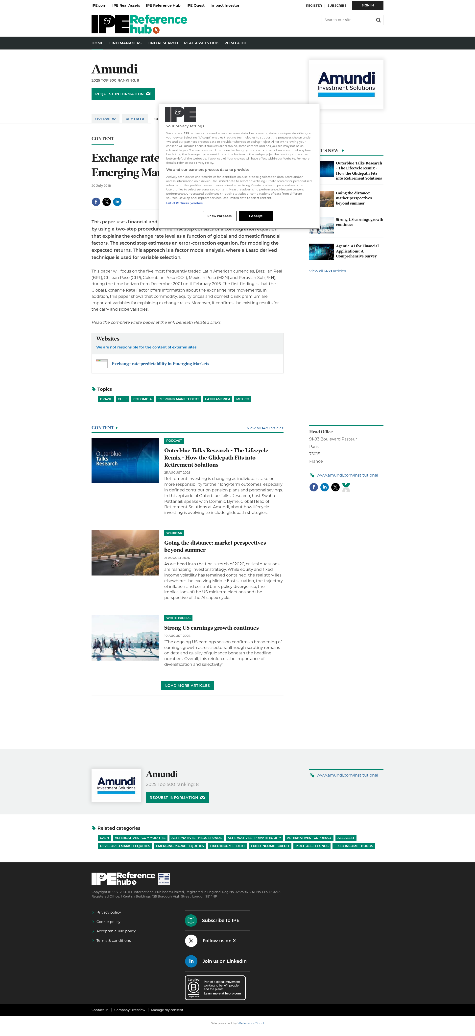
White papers (178, 618)
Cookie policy (108, 922)
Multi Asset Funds (312, 846)
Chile (122, 399)
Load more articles (187, 685)
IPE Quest (196, 5)
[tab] (346, 152)
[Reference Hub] (139, 32)
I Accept (256, 216)
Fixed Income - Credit (270, 846)
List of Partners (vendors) (185, 203)
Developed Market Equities (125, 846)
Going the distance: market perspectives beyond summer (354, 198)
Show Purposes (220, 216)
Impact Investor (225, 5)
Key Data (135, 119)
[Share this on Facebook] (96, 201)
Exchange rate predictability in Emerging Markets (160, 364)
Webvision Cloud (251, 1023)
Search (378, 19)
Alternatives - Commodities (140, 838)
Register (314, 5)
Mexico (242, 399)
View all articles (327, 271)
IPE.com (99, 5)
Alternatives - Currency (309, 838)
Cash (104, 838)
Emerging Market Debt (178, 399)
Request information (119, 94)
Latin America (217, 399)
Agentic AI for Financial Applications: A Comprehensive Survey (357, 251)
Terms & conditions (113, 940)
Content (103, 138)
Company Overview (129, 1010)
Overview (105, 119)
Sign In (368, 5)
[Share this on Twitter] (106, 201)
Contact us (100, 1010)
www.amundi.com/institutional (347, 475)
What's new (323, 150)
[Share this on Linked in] (117, 201)
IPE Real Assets (126, 5)
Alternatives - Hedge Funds (196, 838)
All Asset (346, 838)
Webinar (174, 533)
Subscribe (337, 5)
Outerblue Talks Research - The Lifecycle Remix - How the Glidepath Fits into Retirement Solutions (359, 171)
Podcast (174, 440)
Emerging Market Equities (180, 846)
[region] (239, 166)
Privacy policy (108, 912)
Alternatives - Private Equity (254, 838)
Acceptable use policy (116, 931)
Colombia (142, 399)
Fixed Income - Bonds (353, 846)
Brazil (106, 399)
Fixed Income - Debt (227, 846)
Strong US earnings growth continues (211, 627)
